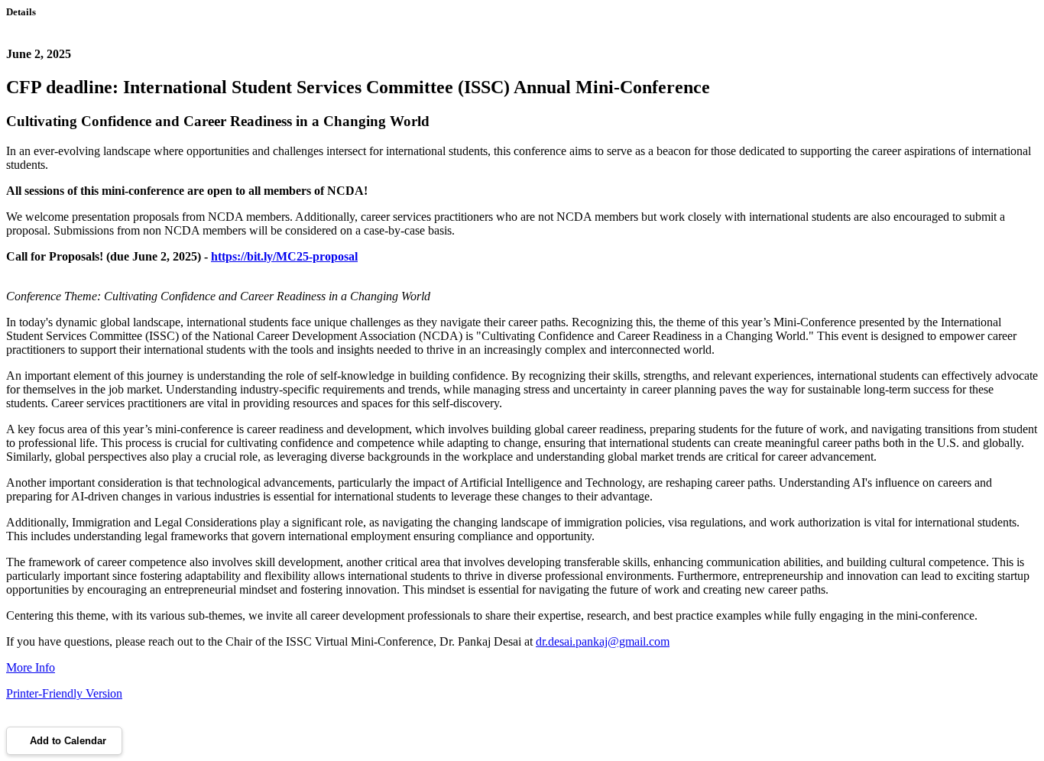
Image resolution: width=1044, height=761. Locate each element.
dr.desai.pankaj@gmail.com (603, 641)
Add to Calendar (68, 740)
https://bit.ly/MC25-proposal (284, 256)
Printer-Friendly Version (64, 693)
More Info (30, 667)
